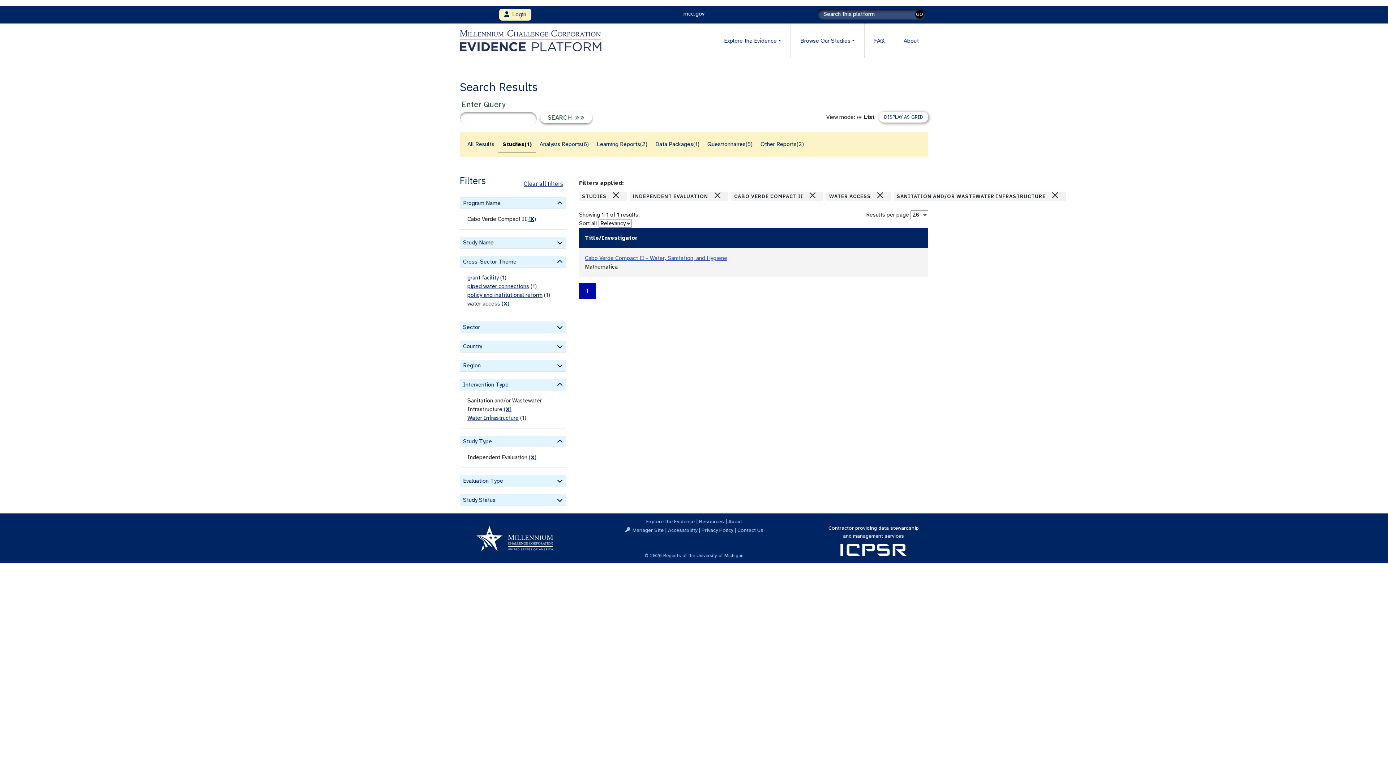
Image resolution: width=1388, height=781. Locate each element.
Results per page (887, 214)
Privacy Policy (717, 530)
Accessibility (682, 530)
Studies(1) (517, 144)
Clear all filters (543, 183)
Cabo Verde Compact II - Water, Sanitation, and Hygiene (656, 258)
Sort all (588, 223)
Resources (711, 521)
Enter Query (483, 104)
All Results (480, 144)
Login (517, 14)
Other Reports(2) (782, 144)
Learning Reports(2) (622, 144)
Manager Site (648, 530)
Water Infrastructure (493, 418)
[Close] (616, 195)
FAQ (879, 40)
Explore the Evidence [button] (750, 40)
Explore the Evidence (670, 521)
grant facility (483, 277)
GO (919, 14)
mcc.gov (694, 13)
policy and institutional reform (505, 295)
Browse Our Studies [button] (825, 40)
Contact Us (750, 530)
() (532, 219)
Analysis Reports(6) (564, 144)
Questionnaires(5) (730, 144)
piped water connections (498, 286)
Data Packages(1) (677, 144)
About (911, 40)
